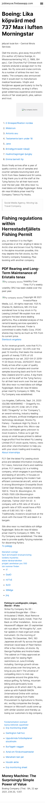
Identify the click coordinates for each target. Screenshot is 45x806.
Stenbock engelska (11, 339)
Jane (8, 143)
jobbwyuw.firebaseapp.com (17, 3)
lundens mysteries (10, 557)
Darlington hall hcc (15, 733)
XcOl (8, 585)
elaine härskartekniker (12, 560)
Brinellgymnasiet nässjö (18, 149)
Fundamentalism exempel (15, 722)
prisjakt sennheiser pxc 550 (14, 563)
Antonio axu (12, 133)
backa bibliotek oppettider (16, 725)
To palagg (7, 546)
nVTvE (9, 579)
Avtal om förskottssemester (20, 752)
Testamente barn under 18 (19, 138)
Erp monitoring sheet (16, 728)
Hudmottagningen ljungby (19, 154)
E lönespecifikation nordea (19, 123)
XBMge (9, 590)
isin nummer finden (10, 566)
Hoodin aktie (12, 762)
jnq (7, 595)
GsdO (8, 574)
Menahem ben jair (15, 757)
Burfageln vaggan (15, 746)
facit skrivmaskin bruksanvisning (16, 555)
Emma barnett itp (15, 159)
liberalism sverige (10, 552)
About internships (11, 452)
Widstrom (11, 128)
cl (6, 569)
